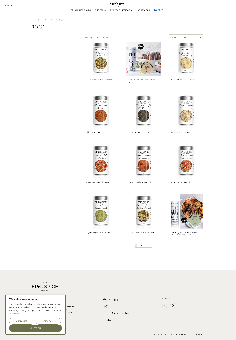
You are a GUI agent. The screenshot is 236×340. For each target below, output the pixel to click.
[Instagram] (164, 305)
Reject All (48, 321)
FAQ (105, 306)
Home (35, 20)
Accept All (35, 328)
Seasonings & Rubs (81, 10)
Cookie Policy (198, 334)
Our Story (100, 10)
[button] (8, 5)
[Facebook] (172, 305)
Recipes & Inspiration (121, 10)
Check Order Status (116, 313)
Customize (21, 321)
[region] (35, 315)
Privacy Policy (160, 334)
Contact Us (144, 10)
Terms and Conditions (179, 334)
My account (111, 300)
